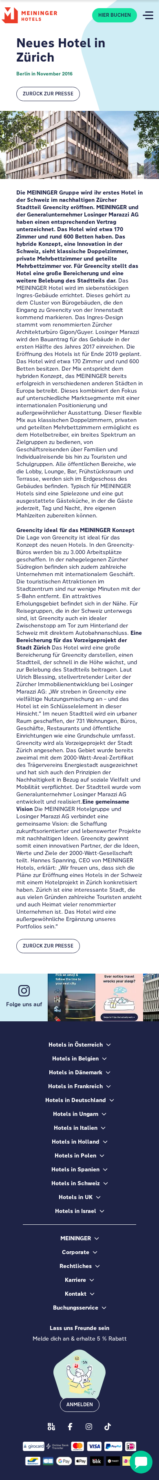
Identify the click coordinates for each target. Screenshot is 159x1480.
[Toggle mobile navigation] (148, 15)
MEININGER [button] (75, 1238)
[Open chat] (141, 1462)
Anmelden (79, 1404)
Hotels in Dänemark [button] (75, 1072)
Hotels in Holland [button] (75, 1141)
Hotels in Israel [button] (75, 1211)
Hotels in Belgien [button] (75, 1058)
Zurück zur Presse (48, 94)
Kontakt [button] (75, 1293)
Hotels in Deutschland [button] (75, 1100)
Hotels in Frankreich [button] (75, 1086)
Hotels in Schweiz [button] (75, 1183)
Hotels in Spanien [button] (75, 1169)
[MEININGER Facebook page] (70, 1426)
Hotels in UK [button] (76, 1197)
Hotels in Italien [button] (75, 1127)
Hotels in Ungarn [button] (75, 1114)
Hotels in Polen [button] (75, 1155)
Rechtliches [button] (76, 1266)
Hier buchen (114, 15)
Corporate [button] (75, 1252)
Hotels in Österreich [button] (76, 1044)
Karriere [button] (75, 1279)
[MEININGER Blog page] (51, 1426)
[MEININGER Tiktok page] (107, 1426)
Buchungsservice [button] (75, 1307)
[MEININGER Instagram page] (88, 1426)
